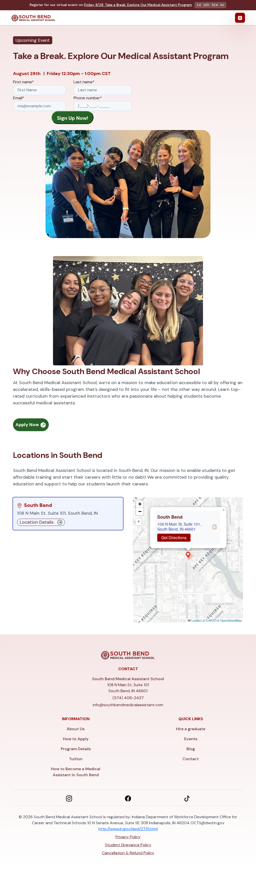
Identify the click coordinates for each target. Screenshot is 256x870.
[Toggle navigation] (240, 18)
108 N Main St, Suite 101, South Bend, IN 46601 (179, 526)
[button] (188, 555)
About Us (75, 728)
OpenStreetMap (231, 620)
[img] (188, 559)
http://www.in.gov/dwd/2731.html (128, 828)
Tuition (75, 758)
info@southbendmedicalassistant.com (128, 704)
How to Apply (75, 738)
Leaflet (196, 620)
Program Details (76, 748)
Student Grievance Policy (128, 844)
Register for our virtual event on (111, 5)
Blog (190, 748)
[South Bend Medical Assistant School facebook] (128, 798)
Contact (190, 758)
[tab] (68, 513)
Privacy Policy (128, 836)
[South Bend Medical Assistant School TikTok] (187, 798)
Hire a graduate (190, 728)
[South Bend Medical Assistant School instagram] (69, 798)
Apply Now (28, 425)
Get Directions (173, 537)
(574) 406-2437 (128, 697)
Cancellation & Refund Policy (128, 852)
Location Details (37, 522)
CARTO (211, 620)
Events (190, 738)
